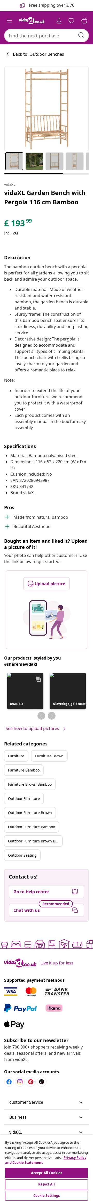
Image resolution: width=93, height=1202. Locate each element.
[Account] (59, 20)
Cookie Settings (46, 1195)
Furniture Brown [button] (49, 755)
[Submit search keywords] (81, 35)
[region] (46, 1168)
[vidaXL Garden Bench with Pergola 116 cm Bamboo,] (46, 109)
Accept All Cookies (46, 1173)
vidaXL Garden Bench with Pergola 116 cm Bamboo (45, 197)
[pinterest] (30, 1081)
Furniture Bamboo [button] (24, 770)
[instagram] (19, 1081)
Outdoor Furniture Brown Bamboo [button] (35, 841)
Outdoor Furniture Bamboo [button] (31, 826)
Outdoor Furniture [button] (24, 798)
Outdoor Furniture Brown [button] (30, 812)
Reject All (46, 1184)
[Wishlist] (71, 20)
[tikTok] (41, 1081)
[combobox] (46, 35)
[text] (18, 224)
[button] (25, 691)
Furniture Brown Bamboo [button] (30, 784)
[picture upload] (46, 620)
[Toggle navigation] (9, 20)
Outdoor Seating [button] (22, 855)
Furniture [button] (16, 755)
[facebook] (9, 1081)
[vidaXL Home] (32, 21)
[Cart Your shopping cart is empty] (84, 20)
